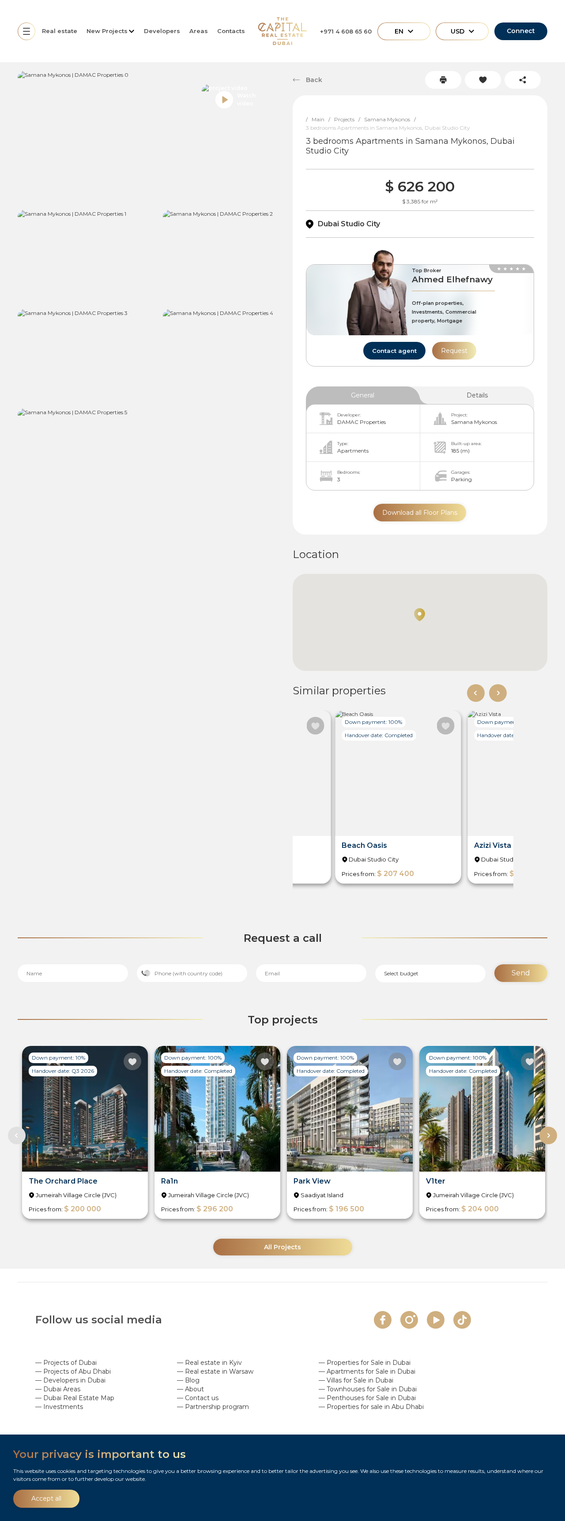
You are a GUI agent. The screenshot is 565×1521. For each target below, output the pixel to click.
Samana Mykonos (474, 422)
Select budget (401, 973)
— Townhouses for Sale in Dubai (368, 1389)
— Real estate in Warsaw (215, 1371)
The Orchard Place (63, 1181)
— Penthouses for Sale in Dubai (367, 1398)
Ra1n (169, 1181)
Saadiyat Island (322, 1195)
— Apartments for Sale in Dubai (367, 1371)
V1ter (435, 1181)
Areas (198, 30)
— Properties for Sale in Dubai (365, 1363)
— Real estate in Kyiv (209, 1363)
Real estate (59, 30)
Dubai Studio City (349, 224)
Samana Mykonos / (392, 119)
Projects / (349, 119)
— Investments (59, 1407)
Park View (312, 1181)
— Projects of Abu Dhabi (73, 1371)
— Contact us (197, 1398)
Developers (162, 30)
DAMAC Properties (361, 422)
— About (190, 1389)
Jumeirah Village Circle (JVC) (76, 1195)
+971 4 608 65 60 (346, 31)
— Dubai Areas (57, 1389)
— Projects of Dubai (66, 1363)
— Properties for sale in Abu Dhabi (371, 1407)
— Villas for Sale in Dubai (356, 1380)
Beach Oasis (364, 845)
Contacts (231, 30)
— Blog (188, 1380)
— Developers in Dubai (70, 1380)
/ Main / (320, 119)
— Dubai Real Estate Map (74, 1398)
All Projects (282, 1247)
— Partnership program (213, 1407)
